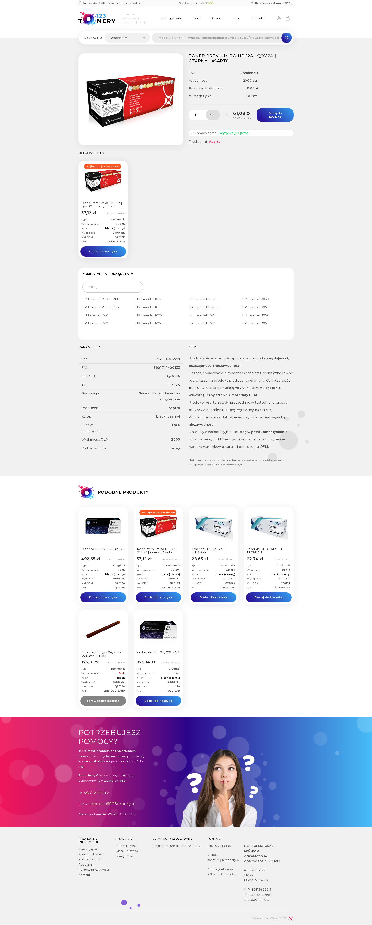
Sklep (197, 18)
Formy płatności (90, 859)
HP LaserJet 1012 (95, 323)
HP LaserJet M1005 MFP (100, 299)
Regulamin (86, 864)
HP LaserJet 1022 (149, 323)
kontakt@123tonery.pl (112, 803)
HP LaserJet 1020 (149, 315)
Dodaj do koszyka (275, 114)
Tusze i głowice (126, 851)
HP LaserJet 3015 (202, 315)
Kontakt (257, 18)
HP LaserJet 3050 (255, 307)
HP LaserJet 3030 (255, 299)
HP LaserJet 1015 (148, 299)
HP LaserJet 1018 (149, 307)
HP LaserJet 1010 (95, 315)
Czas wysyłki (87, 849)
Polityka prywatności (93, 869)
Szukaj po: (93, 37)
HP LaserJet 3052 (255, 315)
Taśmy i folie (124, 856)
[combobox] (127, 38)
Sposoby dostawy (91, 854)
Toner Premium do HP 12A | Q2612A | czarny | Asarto (191, 846)
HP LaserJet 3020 (202, 323)
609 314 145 (96, 792)
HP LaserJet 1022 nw (204, 307)
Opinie (217, 18)
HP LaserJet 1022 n (203, 299)
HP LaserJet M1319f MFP (101, 307)
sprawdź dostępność (103, 701)
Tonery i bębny (126, 846)
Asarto (215, 142)
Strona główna (170, 18)
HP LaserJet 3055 (255, 323)
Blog (237, 18)
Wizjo (274, 918)
